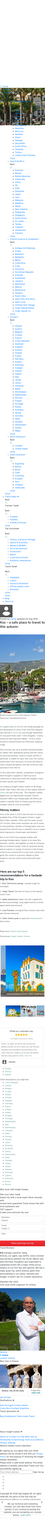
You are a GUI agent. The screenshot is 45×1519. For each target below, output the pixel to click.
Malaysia (19, 200)
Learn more (25, 1515)
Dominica (19, 269)
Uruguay (19, 484)
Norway (18, 397)
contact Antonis (7, 1358)
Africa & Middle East (20, 101)
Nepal (17, 206)
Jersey (18, 380)
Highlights (15, 577)
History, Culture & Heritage (22, 539)
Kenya (18, 122)
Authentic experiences (20, 560)
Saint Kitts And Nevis (25, 299)
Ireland (18, 374)
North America (17, 436)
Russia (18, 406)
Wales (17, 430)
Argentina (19, 463)
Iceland (18, 371)
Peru (17, 481)
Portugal (19, 403)
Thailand (19, 227)
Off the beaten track (19, 586)
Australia (19, 170)
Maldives (19, 203)
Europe (13, 317)
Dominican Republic (24, 272)
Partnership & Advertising (12, 1439)
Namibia (19, 134)
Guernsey (19, 365)
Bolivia (18, 466)
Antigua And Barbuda (25, 248)
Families (14, 519)
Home (8, 89)
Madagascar (21, 125)
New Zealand (21, 209)
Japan (18, 194)
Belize (18, 260)
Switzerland (20, 424)
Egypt (18, 110)
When (3, 1234)
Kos (1, 726)
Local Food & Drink (19, 557)
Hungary (19, 368)
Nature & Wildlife (18, 545)
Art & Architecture (18, 548)
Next (41, 971)
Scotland (19, 409)
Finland (18, 353)
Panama (18, 293)
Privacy (3, 1442)
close (12, 158)
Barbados (19, 257)
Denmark (19, 344)
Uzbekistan (20, 230)
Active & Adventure (19, 583)
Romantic (14, 589)
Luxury (13, 580)
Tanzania (19, 149)
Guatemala (20, 278)
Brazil (17, 469)
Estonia (18, 350)
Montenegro (20, 392)
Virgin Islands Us (23, 311)
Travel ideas (11, 496)
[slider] (21, 1035)
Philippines (20, 212)
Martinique (20, 284)
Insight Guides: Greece (20, 936)
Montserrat (20, 290)
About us (9, 601)
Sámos (3, 792)
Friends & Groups (18, 522)
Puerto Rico (20, 296)
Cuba (17, 266)
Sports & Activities (19, 542)
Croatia (18, 335)
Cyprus (18, 338)
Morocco (19, 131)
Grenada (19, 275)
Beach (13, 554)
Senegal (18, 140)
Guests (4, 1225)
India (17, 188)
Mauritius (19, 128)
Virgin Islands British (24, 308)
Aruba (18, 251)
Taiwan (18, 224)
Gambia (18, 113)
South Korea (20, 218)
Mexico (18, 287)
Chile (17, 472)
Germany (19, 359)
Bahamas (19, 254)
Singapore (20, 215)
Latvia (18, 383)
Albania (18, 326)
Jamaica (19, 281)
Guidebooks (10, 1416)
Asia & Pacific (17, 161)
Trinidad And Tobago (25, 305)
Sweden (18, 421)
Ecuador (19, 478)
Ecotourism (15, 551)
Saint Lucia (20, 302)
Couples (14, 516)
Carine (13, 619)
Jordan (18, 119)
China (17, 182)
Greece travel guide (19, 931)
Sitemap (11, 1442)
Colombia (19, 475)
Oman (17, 137)
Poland (18, 400)
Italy (17, 377)
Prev (4, 971)
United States (21, 448)
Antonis (3, 1352)
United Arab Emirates (25, 155)
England (19, 347)
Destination (5, 1217)
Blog (7, 598)
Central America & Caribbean (24, 239)
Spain (17, 418)
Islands (8, 1074)
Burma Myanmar (22, 176)
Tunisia (18, 152)
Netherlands (20, 395)
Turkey (18, 427)
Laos (17, 197)
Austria (18, 329)
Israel (17, 116)
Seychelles (20, 143)
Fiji (16, 185)
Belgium (18, 332)
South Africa (21, 146)
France (18, 356)
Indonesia (19, 191)
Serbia (18, 412)
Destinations (11, 92)
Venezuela (20, 487)
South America (17, 454)
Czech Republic (22, 341)
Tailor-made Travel (25, 1416)
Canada (18, 445)
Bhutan (18, 173)
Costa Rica (20, 263)
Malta (17, 389)
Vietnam (19, 233)
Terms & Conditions (34, 1439)
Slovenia (19, 415)
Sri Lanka (19, 221)
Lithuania (19, 386)
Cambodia (20, 179)
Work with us (31, 1436)
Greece (18, 362)
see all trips (5, 1397)
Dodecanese (35, 918)
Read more (28, 1056)
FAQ (22, 1436)
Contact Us (14, 1436)
